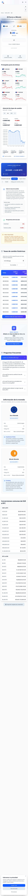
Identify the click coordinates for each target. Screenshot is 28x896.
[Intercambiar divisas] (14, 26)
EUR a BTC (7, 12)
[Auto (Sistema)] (25, 9)
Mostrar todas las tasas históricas (14, 316)
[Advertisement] (14, 7)
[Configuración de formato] (25, 6)
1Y (14, 113)
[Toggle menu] (25, 2)
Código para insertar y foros (17, 181)
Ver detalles (13, 265)
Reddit (6, 181)
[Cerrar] (25, 876)
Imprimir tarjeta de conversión (15, 604)
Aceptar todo (14, 885)
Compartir (14, 178)
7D (4, 113)
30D (8, 113)
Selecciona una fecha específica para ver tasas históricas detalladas (13, 257)
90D (11, 113)
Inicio (2, 12)
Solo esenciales (14, 888)
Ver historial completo (19, 156)
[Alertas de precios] (22, 2)
